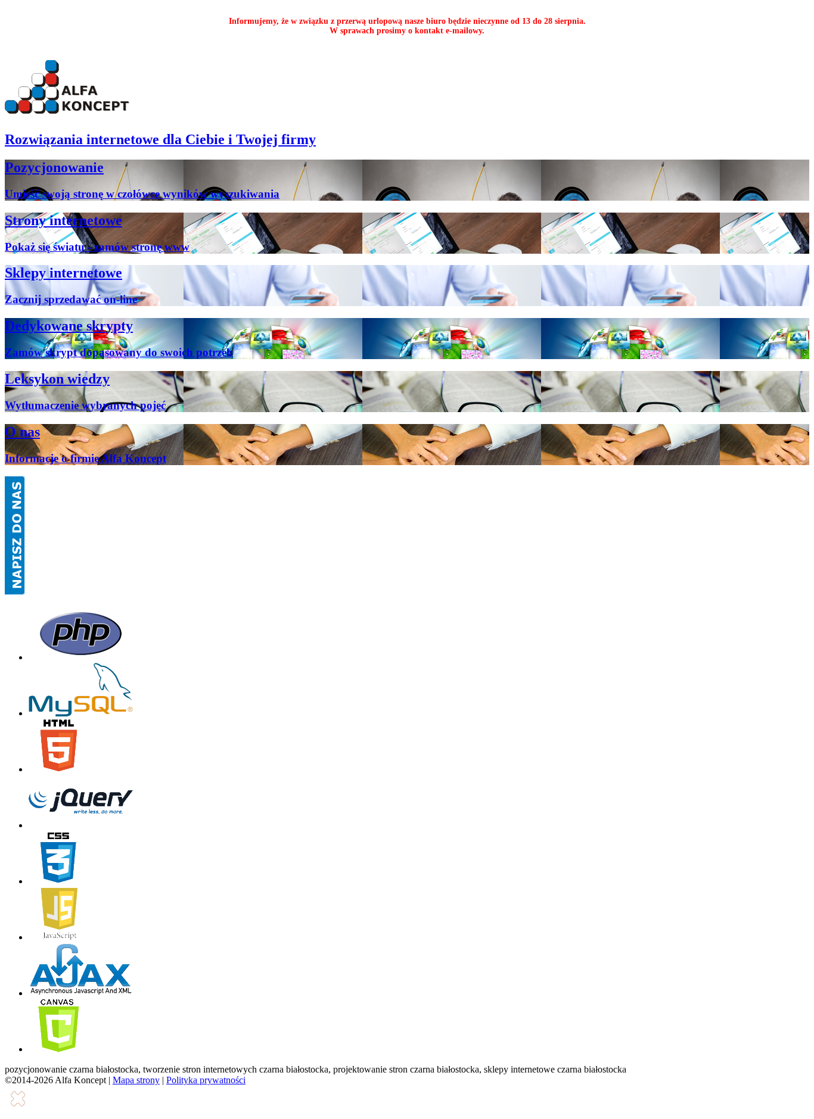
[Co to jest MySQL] (81, 713)
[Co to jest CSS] (58, 881)
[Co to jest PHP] (81, 657)
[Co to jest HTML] (58, 769)
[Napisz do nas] (15, 592)
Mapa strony (136, 1080)
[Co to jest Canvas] (58, 1049)
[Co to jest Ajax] (81, 993)
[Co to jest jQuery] (81, 825)
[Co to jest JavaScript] (58, 937)
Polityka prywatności (206, 1080)
